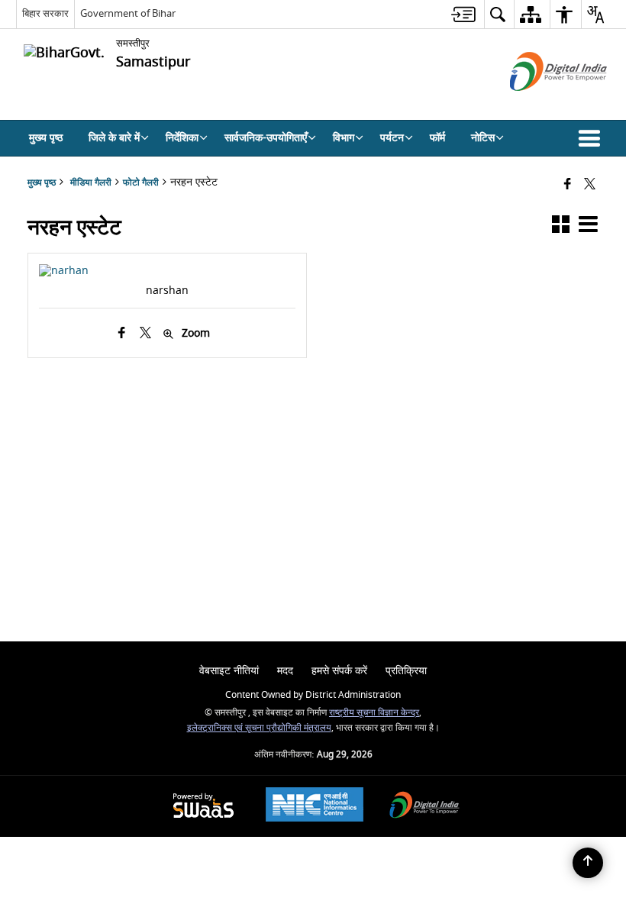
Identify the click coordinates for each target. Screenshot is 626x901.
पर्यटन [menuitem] (392, 138)
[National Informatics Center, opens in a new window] (314, 806)
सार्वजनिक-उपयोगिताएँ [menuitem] (265, 138)
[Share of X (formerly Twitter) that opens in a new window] (589, 185)
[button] (592, 138)
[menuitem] (463, 14)
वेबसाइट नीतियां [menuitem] (229, 671)
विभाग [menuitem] (343, 138)
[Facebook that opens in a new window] (567, 185)
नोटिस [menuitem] (483, 138)
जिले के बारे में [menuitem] (114, 138)
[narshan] (64, 271)
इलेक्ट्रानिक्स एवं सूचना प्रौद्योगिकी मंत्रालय (259, 728)
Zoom (196, 333)
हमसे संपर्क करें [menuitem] (339, 671)
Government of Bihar (128, 13)
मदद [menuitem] (285, 671)
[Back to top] (588, 863)
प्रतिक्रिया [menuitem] (406, 671)
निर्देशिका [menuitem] (182, 138)
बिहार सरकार (45, 13)
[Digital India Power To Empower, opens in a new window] (424, 807)
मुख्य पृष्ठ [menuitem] (46, 138)
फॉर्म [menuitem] (437, 138)
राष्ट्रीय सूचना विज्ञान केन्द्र (374, 712)
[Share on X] (145, 333)
